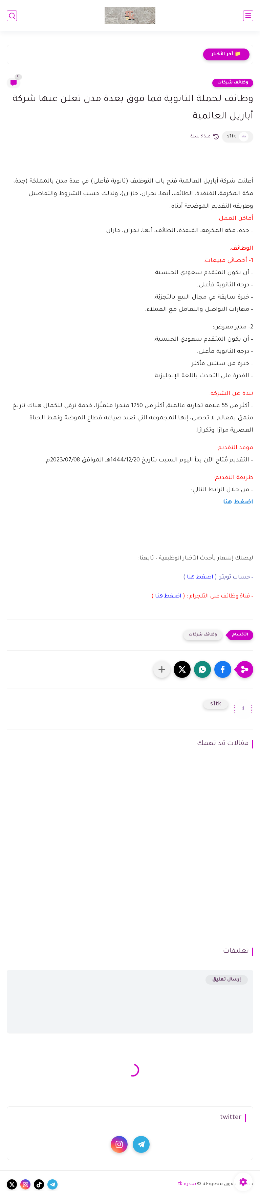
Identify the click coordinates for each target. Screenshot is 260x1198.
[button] (222, 669)
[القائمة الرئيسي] (248, 16)
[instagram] (119, 1144)
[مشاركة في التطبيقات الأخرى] (161, 669)
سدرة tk (187, 1184)
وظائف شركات (232, 82)
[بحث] (12, 16)
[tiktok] (39, 1184)
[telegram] (141, 1144)
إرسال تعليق (226, 979)
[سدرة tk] (130, 15)
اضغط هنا (238, 502)
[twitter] (12, 1184)
